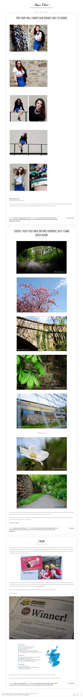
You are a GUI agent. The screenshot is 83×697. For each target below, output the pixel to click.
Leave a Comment (70, 217)
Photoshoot (56, 219)
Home (36, 11)
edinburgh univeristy (52, 528)
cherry (40, 528)
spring (42, 529)
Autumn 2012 (16, 683)
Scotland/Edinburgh (22, 217)
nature (19, 529)
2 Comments (71, 683)
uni (46, 529)
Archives (46, 11)
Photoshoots (16, 217)
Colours (41, 217)
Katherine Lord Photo (31, 219)
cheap (37, 683)
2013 (32, 528)
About (41, 11)
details (47, 217)
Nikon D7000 (44, 219)
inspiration (20, 219)
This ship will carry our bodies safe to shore (41, 18)
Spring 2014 (28, 217)
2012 (32, 683)
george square (15, 219)
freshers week (13, 684)
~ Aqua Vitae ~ (41, 5)
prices (33, 684)
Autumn (34, 683)
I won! (41, 541)
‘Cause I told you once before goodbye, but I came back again (41, 233)
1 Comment (72, 528)
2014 (36, 217)
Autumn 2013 (16, 528)
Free (10, 684)
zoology (13, 531)
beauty (38, 217)
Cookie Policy (26, 694)
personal (33, 529)
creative (44, 217)
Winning (51, 684)
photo (52, 219)
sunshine (39, 684)
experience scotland (53, 683)
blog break (37, 528)
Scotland (36, 684)
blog (33, 528)
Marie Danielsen (38, 219)
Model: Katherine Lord (14, 198)
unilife (48, 529)
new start (22, 529)
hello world (15, 529)
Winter (51, 529)
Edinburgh (51, 217)
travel (44, 529)
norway (30, 529)
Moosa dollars (26, 684)
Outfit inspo (49, 219)
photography (38, 529)
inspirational (25, 219)
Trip (45, 684)
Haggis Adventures (19, 684)
